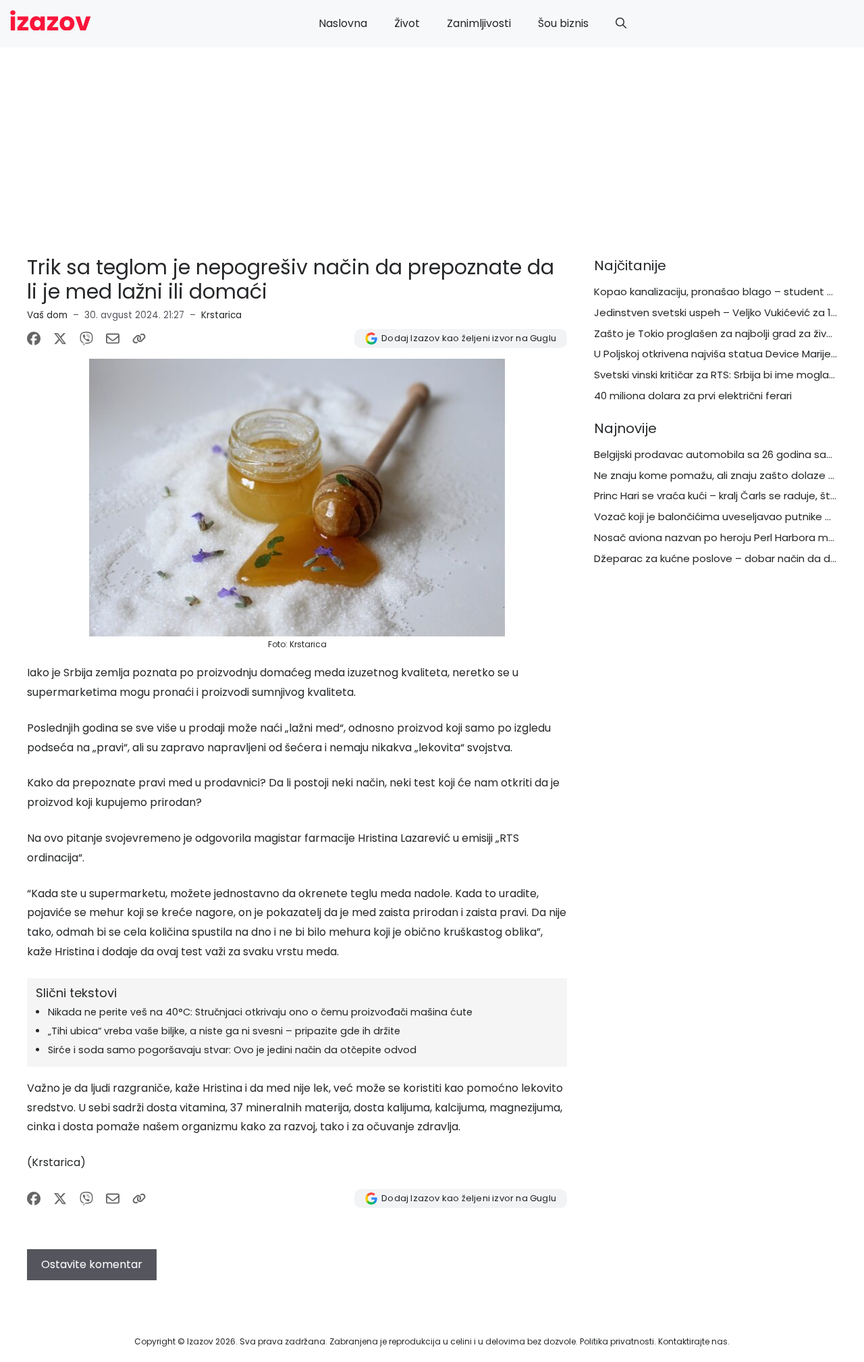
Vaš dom (47, 315)
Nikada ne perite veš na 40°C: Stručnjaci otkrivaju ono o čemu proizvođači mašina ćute (260, 1012)
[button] (621, 23)
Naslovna (343, 23)
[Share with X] (60, 338)
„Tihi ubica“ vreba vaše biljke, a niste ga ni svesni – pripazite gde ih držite (224, 1031)
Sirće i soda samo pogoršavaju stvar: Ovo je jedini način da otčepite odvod (232, 1050)
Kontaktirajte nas (693, 1341)
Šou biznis (563, 23)
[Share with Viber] (86, 338)
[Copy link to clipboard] (139, 338)
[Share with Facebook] (33, 338)
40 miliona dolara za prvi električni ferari (693, 395)
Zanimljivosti (479, 23)
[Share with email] (112, 338)
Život (407, 23)
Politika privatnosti (617, 1341)
